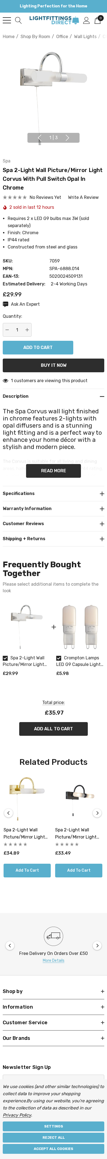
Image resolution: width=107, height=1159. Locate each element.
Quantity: (12, 316)
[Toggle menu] (7, 20)
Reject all (54, 1137)
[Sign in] (86, 20)
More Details (53, 960)
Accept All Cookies (53, 1149)
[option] (27, 642)
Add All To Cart (53, 728)
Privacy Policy (17, 1115)
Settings (53, 1126)
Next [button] (67, 137)
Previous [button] (39, 137)
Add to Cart (27, 870)
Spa (6, 161)
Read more (53, 470)
